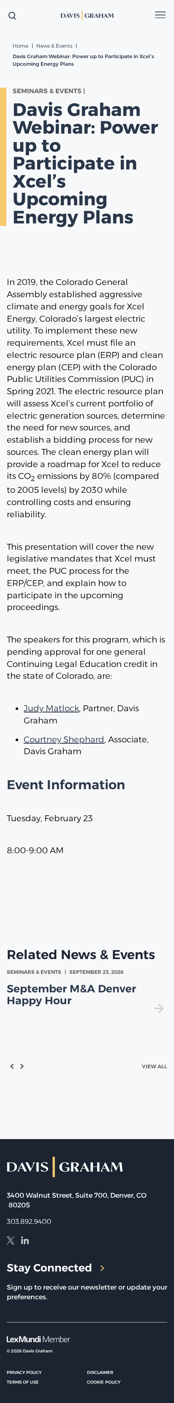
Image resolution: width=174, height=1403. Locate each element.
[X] (10, 1241)
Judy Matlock (51, 708)
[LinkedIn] (25, 1241)
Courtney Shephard (64, 739)
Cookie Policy (103, 1382)
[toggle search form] (12, 15)
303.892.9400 (29, 1222)
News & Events (54, 46)
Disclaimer (100, 1372)
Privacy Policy (24, 1372)
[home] (87, 15)
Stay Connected (49, 1267)
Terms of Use (23, 1382)
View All (154, 1066)
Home (20, 46)
